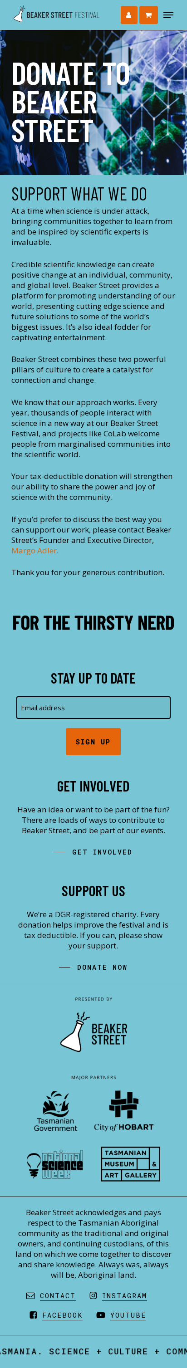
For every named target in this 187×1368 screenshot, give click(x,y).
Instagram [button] (124, 1295)
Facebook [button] (62, 1314)
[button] (168, 15)
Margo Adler (34, 550)
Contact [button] (58, 1295)
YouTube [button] (128, 1314)
